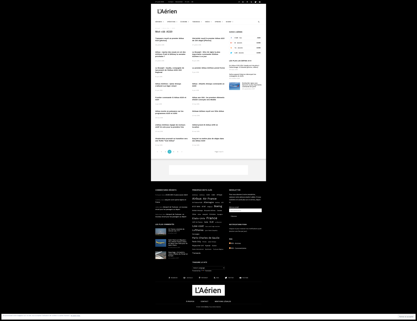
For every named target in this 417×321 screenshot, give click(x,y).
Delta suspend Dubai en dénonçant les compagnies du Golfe (242, 75)
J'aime (259, 38)
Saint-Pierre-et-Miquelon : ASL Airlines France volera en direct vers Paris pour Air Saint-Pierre (178, 242)
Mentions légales (223, 301)
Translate (208, 271)
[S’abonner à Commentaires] (230, 248)
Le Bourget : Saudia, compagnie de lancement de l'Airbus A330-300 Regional (169, 70)
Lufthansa (197, 230)
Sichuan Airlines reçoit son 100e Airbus (208, 111)
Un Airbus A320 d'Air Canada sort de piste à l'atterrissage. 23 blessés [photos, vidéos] (244, 66)
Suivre (258, 43)
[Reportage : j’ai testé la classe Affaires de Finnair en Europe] (160, 255)
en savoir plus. (75, 315)
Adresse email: (234, 207)
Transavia (196, 253)
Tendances (196, 22)
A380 (213, 195)
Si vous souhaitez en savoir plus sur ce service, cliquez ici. (245, 199)
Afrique (219, 195)
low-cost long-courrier (212, 226)
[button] (259, 22)
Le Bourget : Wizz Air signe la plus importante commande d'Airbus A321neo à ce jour (206, 54)
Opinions (218, 22)
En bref (228, 22)
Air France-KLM (197, 202)
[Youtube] (260, 2)
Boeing (218, 206)
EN (192, 2)
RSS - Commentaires (238, 248)
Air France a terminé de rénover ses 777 (176, 230)
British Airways (197, 210)
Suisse (214, 245)
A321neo (202, 195)
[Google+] (243, 2)
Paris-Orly (196, 241)
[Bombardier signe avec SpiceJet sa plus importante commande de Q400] (234, 86)
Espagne (220, 214)
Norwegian (195, 234)
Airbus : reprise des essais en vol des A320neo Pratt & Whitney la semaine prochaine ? (170, 54)
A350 (208, 195)
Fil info (187, 2)
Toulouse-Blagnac (218, 249)
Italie (206, 222)
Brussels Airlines (209, 210)
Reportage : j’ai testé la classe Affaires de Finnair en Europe (178, 254)
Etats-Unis (198, 218)
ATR (222, 202)
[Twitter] (255, 2)
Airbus (196, 198)
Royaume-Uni (198, 245)
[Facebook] (239, 2)
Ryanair (207, 245)
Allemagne (209, 202)
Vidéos (207, 22)
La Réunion (218, 222)
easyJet (205, 214)
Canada (219, 210)
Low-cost (198, 226)
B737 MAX (196, 207)
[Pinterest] (247, 2)
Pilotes (204, 242)
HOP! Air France (197, 222)
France (211, 218)
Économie (183, 22)
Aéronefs (158, 22)
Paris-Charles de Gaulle (205, 238)
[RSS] (251, 2)
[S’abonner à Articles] (230, 243)
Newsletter (179, 2)
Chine (194, 214)
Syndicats (208, 249)
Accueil (157, 28)
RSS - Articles (236, 243)
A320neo (195, 195)
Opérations (171, 22)
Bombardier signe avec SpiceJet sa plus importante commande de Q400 (251, 84)
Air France (210, 198)
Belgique (210, 206)
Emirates (212, 214)
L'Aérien (206, 307)
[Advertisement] (222, 11)
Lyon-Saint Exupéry (211, 230)
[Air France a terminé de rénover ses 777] (160, 232)
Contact (170, 2)
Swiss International (198, 249)
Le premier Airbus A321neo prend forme (208, 68)
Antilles (217, 202)
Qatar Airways (212, 242)
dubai (199, 214)
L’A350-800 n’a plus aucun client (176, 195)
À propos (190, 301)
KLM (211, 222)
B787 (204, 206)
